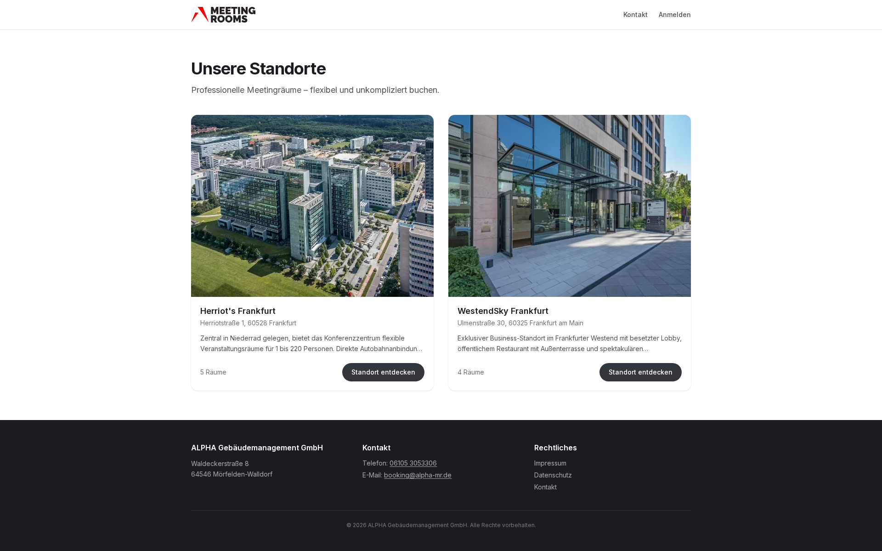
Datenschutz (553, 475)
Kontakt (635, 14)
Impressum (550, 463)
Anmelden (675, 14)
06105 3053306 (413, 463)
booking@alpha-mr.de (418, 475)
